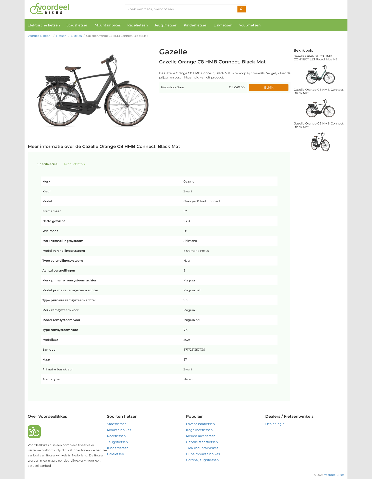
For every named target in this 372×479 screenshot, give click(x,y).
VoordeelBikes (334, 474)
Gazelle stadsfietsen (202, 442)
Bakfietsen (223, 25)
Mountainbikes (108, 25)
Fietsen (61, 35)
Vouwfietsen (250, 25)
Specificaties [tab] (47, 164)
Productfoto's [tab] (74, 164)
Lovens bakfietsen (200, 424)
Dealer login (275, 424)
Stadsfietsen (77, 25)
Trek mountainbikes (202, 448)
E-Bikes (76, 35)
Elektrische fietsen (44, 25)
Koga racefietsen (199, 430)
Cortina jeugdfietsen (202, 460)
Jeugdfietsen (165, 25)
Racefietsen (137, 25)
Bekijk (268, 87)
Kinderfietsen (195, 25)
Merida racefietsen (200, 436)
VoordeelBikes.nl (39, 35)
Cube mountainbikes (203, 454)
